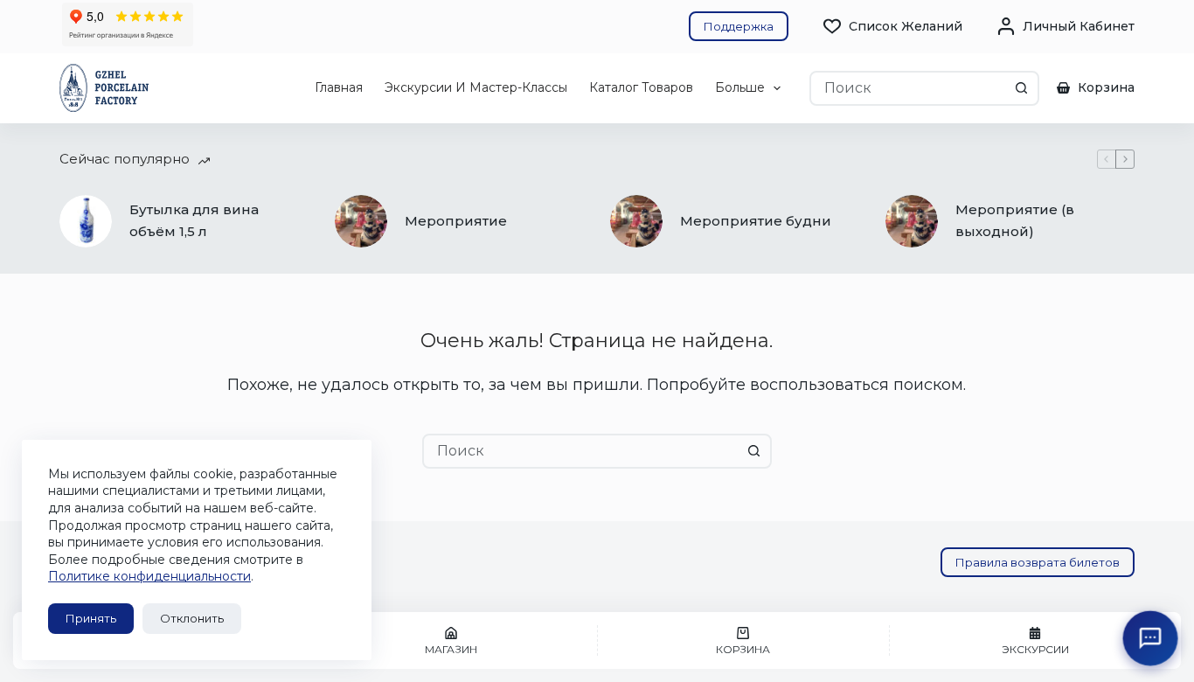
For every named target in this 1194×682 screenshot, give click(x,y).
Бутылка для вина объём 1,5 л (194, 220)
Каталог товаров (641, 87)
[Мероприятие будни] (636, 221)
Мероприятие (456, 220)
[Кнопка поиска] (1022, 88)
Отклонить (192, 618)
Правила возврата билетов (1037, 562)
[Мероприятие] (361, 221)
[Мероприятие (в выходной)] (911, 221)
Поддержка (739, 26)
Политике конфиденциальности (149, 576)
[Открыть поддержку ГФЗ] (1150, 638)
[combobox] (908, 88)
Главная (339, 87)
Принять (91, 618)
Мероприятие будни (755, 220)
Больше (740, 87)
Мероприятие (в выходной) (1014, 220)
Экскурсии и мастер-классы (476, 87)
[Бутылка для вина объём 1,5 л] (85, 221)
